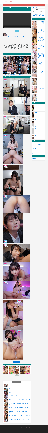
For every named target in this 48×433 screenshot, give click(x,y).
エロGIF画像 (9, 5)
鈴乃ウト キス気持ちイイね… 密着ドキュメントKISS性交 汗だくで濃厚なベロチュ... (19, 419)
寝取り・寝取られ (17, 36)
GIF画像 (34, 14)
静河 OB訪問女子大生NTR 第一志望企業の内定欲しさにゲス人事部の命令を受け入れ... (14, 74)
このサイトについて (23, 427)
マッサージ (34, 15)
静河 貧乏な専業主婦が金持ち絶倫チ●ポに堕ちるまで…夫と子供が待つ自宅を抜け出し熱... (19, 408)
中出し (12, 36)
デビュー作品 (37, 14)
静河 (8, 34)
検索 (41, 11)
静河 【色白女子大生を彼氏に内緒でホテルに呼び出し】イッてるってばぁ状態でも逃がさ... (19, 416)
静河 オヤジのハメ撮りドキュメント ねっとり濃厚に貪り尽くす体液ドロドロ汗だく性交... (19, 392)
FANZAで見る (16, 361)
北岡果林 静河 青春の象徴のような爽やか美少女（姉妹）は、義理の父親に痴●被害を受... (19, 388)
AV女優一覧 (5, 5)
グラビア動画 (13, 5)
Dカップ (9, 39)
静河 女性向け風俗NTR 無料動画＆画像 (14, 395)
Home (19, 427)
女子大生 (22, 36)
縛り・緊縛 (39, 15)
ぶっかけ (43, 15)
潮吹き (40, 14)
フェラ (25, 36)
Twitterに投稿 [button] (6, 378)
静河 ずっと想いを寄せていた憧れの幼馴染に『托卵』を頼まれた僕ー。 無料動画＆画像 (19, 400)
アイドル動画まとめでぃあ (7, 1)
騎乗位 (9, 36)
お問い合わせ (28, 427)
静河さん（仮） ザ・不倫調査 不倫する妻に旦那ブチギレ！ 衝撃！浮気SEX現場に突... (19, 404)
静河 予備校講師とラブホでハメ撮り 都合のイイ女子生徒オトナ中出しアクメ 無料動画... (19, 412)
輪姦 (36, 15)
